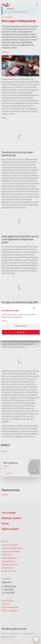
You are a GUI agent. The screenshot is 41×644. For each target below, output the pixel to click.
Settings (4, 321)
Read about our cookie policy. (12, 317)
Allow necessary (21, 326)
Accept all (20, 332)
